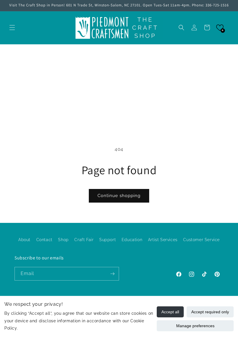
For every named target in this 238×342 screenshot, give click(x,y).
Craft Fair (83, 239)
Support (107, 239)
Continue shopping (119, 195)
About (24, 239)
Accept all (170, 312)
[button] (12, 27)
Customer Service (201, 239)
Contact (44, 239)
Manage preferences (195, 325)
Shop (63, 239)
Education (132, 239)
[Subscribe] (112, 274)
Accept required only (210, 312)
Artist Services (163, 239)
